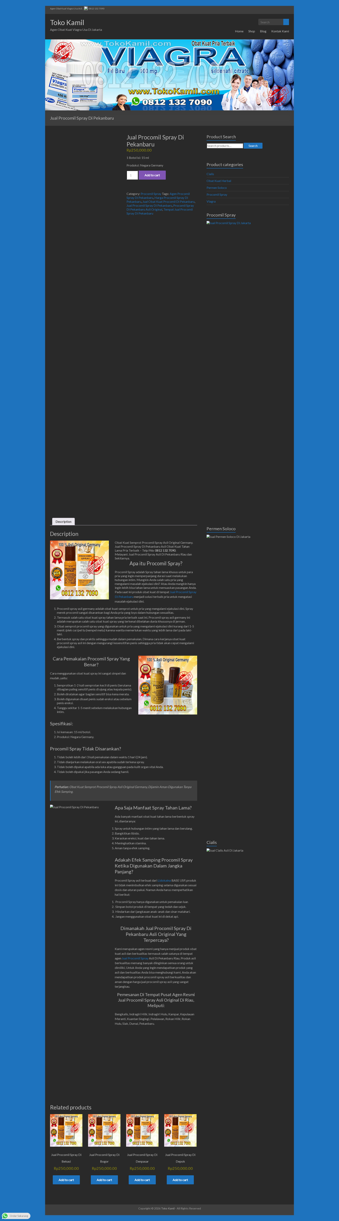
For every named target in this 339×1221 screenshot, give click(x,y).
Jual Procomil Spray (135, 958)
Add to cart (152, 175)
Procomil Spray (151, 193)
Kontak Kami (280, 31)
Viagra (211, 201)
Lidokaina (164, 880)
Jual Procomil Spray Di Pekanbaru (149, 205)
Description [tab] (63, 521)
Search (253, 145)
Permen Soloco (217, 187)
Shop (251, 31)
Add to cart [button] (66, 1180)
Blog (263, 31)
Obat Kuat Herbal (219, 181)
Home (239, 31)
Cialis (210, 174)
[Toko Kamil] (169, 41)
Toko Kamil (67, 22)
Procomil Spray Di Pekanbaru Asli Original (160, 207)
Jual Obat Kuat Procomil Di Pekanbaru (168, 201)
